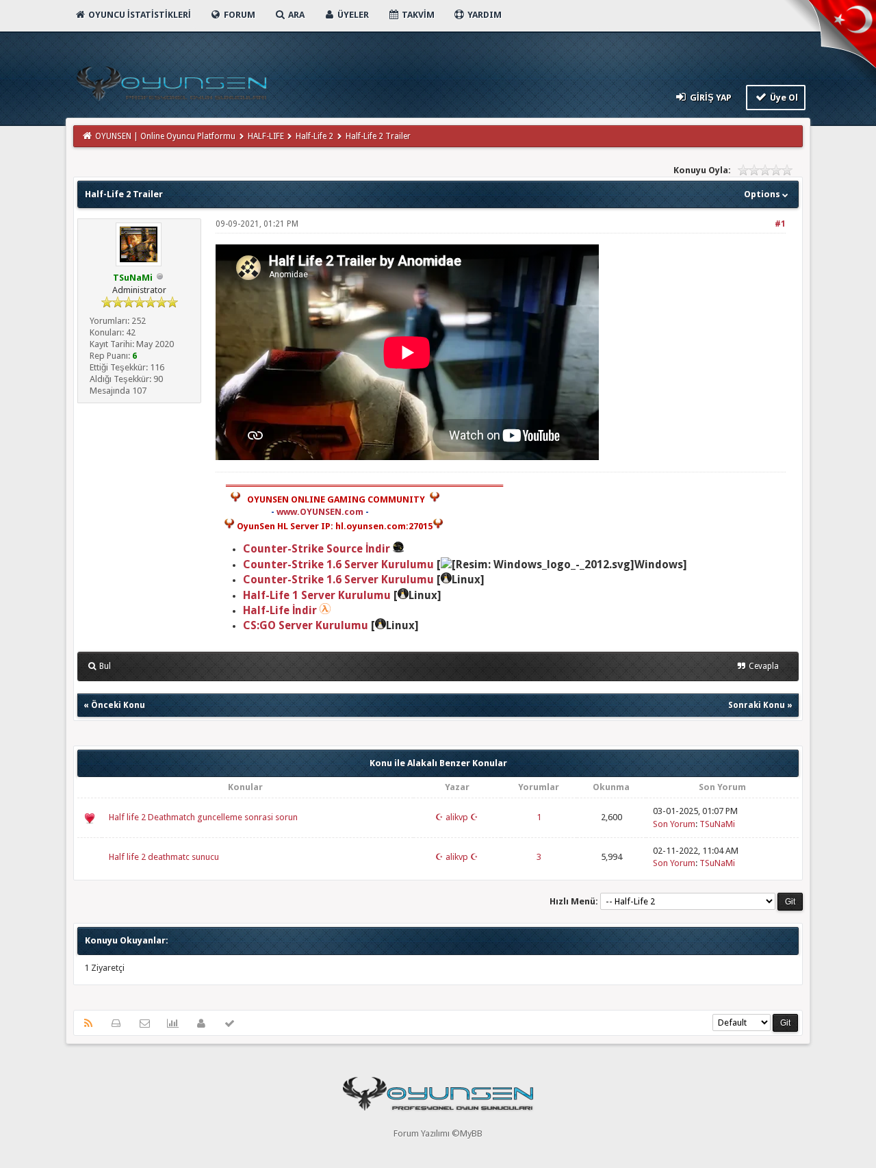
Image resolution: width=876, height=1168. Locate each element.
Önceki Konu (118, 705)
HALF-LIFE (266, 136)
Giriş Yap (710, 97)
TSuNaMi (717, 824)
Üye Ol (783, 97)
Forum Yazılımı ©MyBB (438, 1133)
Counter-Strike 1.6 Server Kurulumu (338, 564)
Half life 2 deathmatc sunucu (164, 857)
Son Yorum (674, 824)
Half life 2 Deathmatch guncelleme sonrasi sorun (203, 817)
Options (763, 194)
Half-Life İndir (280, 610)
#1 (780, 224)
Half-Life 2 (314, 136)
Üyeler (352, 15)
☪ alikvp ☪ (456, 817)
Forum (238, 15)
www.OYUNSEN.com (319, 512)
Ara (295, 15)
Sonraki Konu (756, 705)
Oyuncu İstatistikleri (138, 15)
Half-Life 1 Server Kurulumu (317, 595)
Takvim (417, 15)
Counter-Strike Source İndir (318, 548)
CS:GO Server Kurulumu (305, 625)
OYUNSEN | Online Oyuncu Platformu (165, 136)
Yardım (483, 15)
